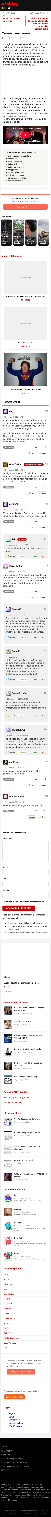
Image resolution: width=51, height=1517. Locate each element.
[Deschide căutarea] (9, 8)
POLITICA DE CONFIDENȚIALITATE (14, 1462)
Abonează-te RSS (15, 1397)
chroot (5, 1513)
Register (12, 1413)
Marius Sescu (9, 1318)
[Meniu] (48, 8)
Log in (11, 1416)
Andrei (6, 1279)
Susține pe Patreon (24, 207)
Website (5, 890)
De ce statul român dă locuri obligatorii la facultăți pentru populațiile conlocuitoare (38, 23)
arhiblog (9, 3)
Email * (5, 879)
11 (23, 38)
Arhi (5, 38)
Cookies (35, 1513)
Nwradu (7, 1323)
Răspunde (9, 447)
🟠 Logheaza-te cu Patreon (21, 1372)
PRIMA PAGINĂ (6, 1451)
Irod (5, 1289)
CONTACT (5, 1470)
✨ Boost (42, 453)
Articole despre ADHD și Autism (16, 1098)
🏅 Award (31, 453)
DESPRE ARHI (6, 1455)
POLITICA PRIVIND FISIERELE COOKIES (15, 1466)
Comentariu (7, 838)
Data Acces (43, 1513)
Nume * (5, 867)
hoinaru (7, 1299)
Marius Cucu (9, 1313)
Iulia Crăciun (9, 1294)
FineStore (7, 991)
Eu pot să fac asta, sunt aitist (12, 19)
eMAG (6, 986)
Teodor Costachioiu (11, 1338)
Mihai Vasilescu (10, 1343)
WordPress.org (16, 1426)
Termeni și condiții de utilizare (12, 1459)
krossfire (7, 1309)
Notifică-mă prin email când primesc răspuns (24, 902)
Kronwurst (8, 1304)
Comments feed (16, 1423)
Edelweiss (8, 1284)
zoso (6, 1274)
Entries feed (14, 1419)
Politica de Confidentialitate (19, 1513)
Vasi (5, 1348)
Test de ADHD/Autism (12, 1103)
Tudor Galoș (8, 1333)
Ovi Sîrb (7, 1328)
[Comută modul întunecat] (3, 8)
